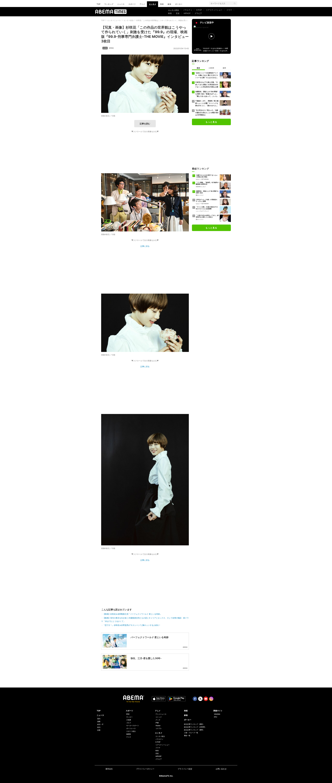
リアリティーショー (214, 10)
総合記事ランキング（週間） (194, 730)
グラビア (198, 13)
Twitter (200, 699)
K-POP (199, 10)
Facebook (195, 699)
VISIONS (217, 714)
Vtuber (158, 726)
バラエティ (187, 10)
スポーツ (132, 4)
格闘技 (128, 734)
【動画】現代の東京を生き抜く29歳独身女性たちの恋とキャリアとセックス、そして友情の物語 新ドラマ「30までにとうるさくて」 (145, 619)
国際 (98, 721)
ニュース (121, 4)
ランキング (108, 4)
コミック (158, 717)
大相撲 (128, 720)
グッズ (157, 720)
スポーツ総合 (131, 731)
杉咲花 (111, 48)
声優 (157, 723)
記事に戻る (145, 246)
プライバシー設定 (185, 769)
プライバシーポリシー (145, 769)
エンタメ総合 (173, 10)
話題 (98, 730)
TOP (98, 4)
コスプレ (158, 728)
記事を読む (145, 123)
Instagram (211, 699)
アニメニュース (160, 714)
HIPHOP (187, 13)
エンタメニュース (114, 20)
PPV (215, 717)
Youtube (206, 699)
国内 (98, 719)
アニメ (142, 4)
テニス (128, 737)
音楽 (177, 13)
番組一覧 (187, 735)
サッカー (129, 717)
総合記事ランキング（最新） (194, 724)
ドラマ (229, 10)
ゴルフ (128, 723)
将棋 (162, 4)
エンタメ (152, 4)
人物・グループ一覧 (191, 733)
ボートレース (131, 728)
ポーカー (178, 4)
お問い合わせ (221, 769)
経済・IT (100, 724)
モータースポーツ (132, 726)
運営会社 (109, 769)
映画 (170, 13)
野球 (127, 714)
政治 (98, 727)
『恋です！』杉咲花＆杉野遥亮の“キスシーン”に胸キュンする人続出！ (132, 625)
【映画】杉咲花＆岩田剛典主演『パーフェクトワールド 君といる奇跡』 (132, 614)
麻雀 (169, 4)
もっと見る (211, 122)
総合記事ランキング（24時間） (195, 727)
